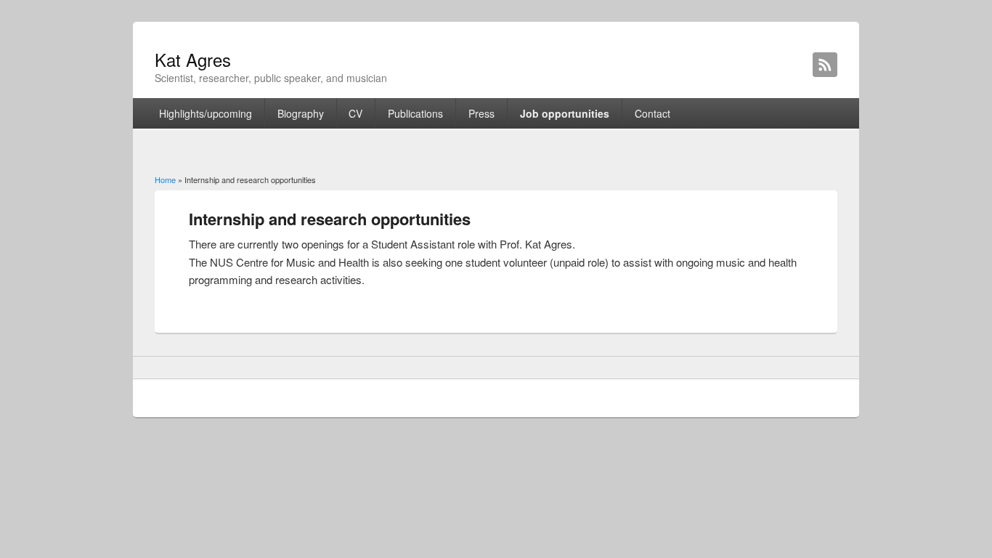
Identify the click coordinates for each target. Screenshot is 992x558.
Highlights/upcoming (205, 113)
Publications (415, 113)
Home (165, 179)
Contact (652, 113)
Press (481, 113)
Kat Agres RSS (825, 64)
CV (355, 113)
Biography (300, 113)
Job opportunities (564, 113)
